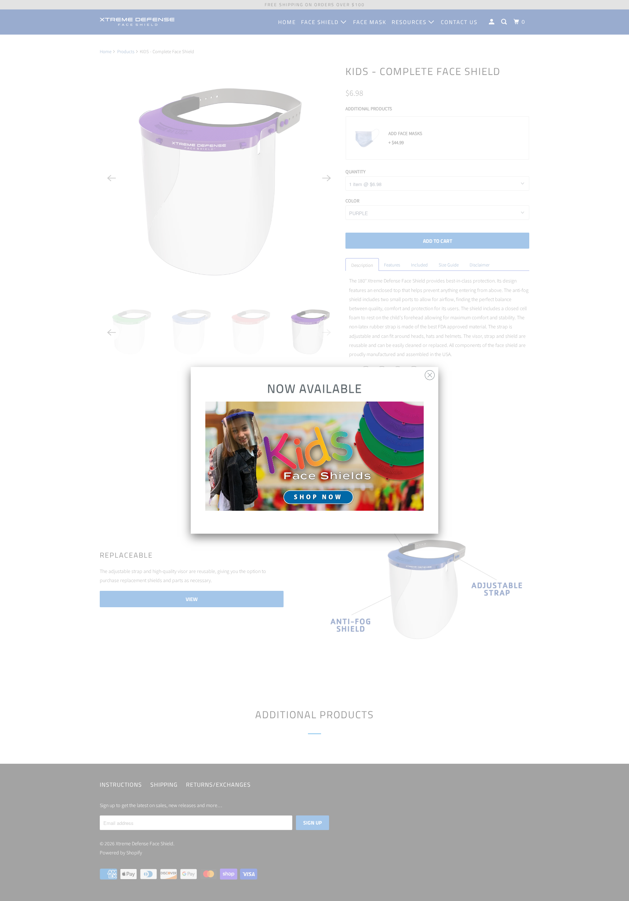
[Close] (430, 373)
